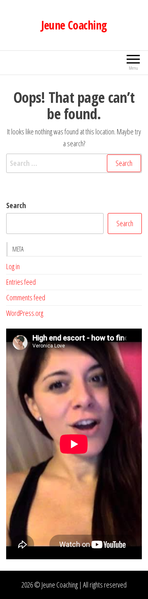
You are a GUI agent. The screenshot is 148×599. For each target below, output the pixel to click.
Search (16, 205)
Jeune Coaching (73, 25)
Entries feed (21, 282)
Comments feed (25, 297)
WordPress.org (24, 313)
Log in (13, 266)
